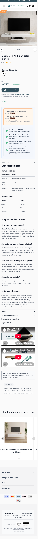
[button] (18, 472)
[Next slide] (33, 438)
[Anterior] (1, 49)
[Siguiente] (35, 49)
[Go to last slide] (2, 438)
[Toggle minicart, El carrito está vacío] (32, 5)
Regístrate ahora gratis (22, 94)
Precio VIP (16, 84)
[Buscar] (26, 5)
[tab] (15, 458)
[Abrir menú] (4, 6)
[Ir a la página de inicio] (16, 6)
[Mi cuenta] (29, 5)
